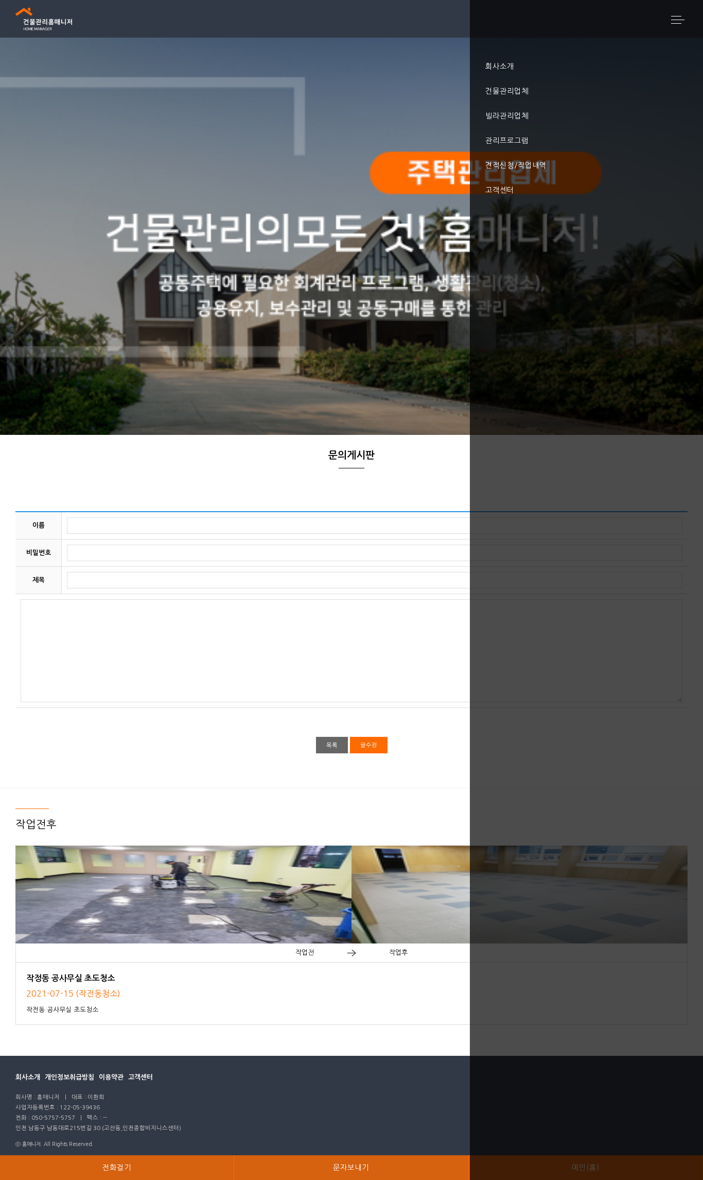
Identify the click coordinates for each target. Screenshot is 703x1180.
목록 (332, 745)
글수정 (368, 745)
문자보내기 (351, 1167)
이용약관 (111, 1077)
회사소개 (27, 1077)
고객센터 (140, 1077)
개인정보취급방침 (69, 1077)
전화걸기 (116, 1167)
